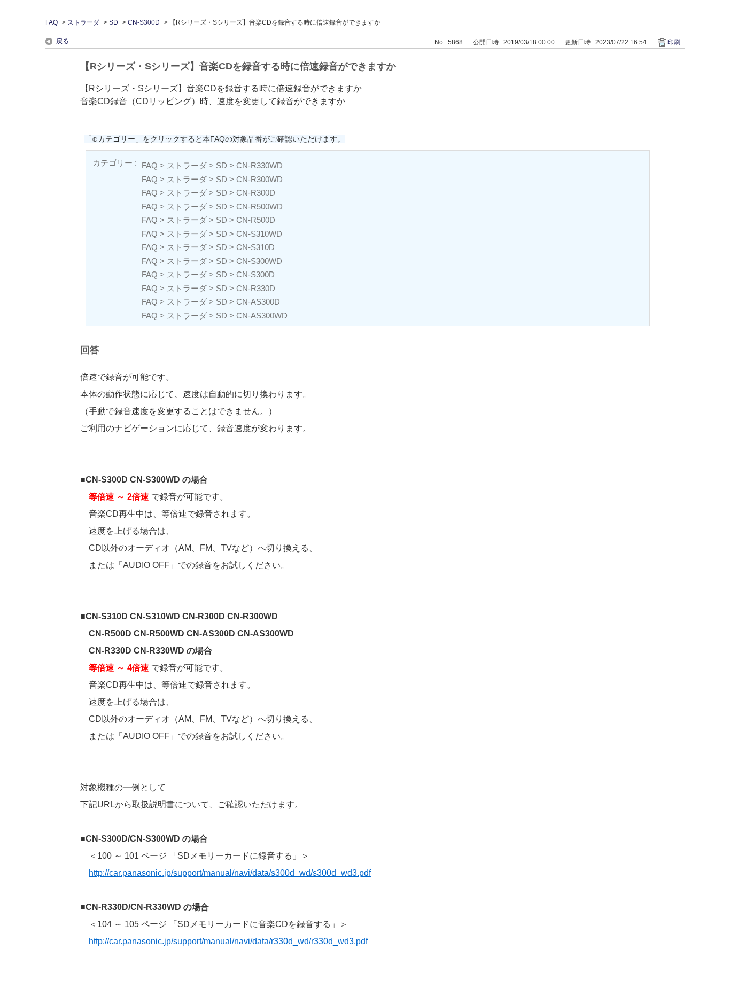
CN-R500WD (259, 206)
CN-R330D (255, 288)
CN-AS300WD (262, 315)
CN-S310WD (259, 233)
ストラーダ (83, 22)
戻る (62, 41)
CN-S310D (255, 247)
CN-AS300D (258, 301)
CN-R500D (255, 219)
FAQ (51, 22)
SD (113, 22)
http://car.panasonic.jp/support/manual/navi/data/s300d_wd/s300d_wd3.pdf (230, 872)
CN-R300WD (259, 179)
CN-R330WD (259, 165)
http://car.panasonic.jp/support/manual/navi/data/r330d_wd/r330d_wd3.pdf (228, 941)
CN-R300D (255, 192)
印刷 (673, 42)
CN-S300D (144, 22)
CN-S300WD (259, 261)
